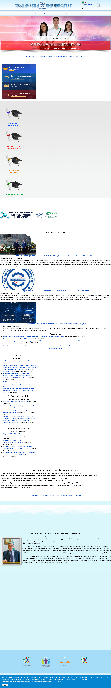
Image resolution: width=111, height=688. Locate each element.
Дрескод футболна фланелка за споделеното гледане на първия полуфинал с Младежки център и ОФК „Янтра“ (38, 345)
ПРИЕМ (57, 13)
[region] (55, 35)
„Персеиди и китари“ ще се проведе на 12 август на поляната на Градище (55, 324)
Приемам (5, 685)
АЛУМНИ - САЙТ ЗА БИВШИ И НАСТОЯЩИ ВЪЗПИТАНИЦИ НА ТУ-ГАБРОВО (56, 495)
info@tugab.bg (87, 9)
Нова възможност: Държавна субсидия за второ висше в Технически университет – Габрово (55, 56)
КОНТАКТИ (96, 13)
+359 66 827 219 (87, 4)
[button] (55, 33)
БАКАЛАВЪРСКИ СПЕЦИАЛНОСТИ (13, 124)
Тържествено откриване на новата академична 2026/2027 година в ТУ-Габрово (55, 291)
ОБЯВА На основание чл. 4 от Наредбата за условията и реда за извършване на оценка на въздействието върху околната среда (17, 375)
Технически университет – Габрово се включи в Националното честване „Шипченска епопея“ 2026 (55, 256)
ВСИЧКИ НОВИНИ (56, 348)
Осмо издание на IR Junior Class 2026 (14, 339)
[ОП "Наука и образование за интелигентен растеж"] (26, 661)
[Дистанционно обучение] (65, 661)
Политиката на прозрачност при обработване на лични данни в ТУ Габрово (36, 682)
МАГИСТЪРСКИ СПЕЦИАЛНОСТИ (55, 44)
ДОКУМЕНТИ (47, 13)
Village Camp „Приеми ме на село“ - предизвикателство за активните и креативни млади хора (33, 336)
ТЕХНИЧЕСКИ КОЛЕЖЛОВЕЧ (13, 195)
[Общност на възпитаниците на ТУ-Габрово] (46, 661)
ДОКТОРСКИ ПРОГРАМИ (13, 171)
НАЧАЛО (15, 13)
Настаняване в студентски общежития (15, 401)
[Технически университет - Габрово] (43, 5)
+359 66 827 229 (87, 7)
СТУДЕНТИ (67, 13)
